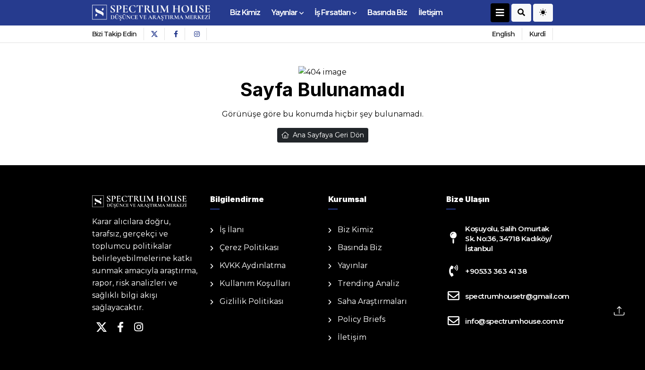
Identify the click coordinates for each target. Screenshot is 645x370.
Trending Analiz (368, 283)
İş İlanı (232, 229)
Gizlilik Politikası (252, 301)
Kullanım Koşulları (255, 283)
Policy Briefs (361, 319)
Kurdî (537, 34)
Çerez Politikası (249, 247)
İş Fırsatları (332, 12)
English (503, 34)
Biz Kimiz (245, 12)
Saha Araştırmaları (372, 301)
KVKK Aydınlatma (253, 265)
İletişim (430, 12)
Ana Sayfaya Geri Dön (328, 135)
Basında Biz (387, 12)
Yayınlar (284, 12)
